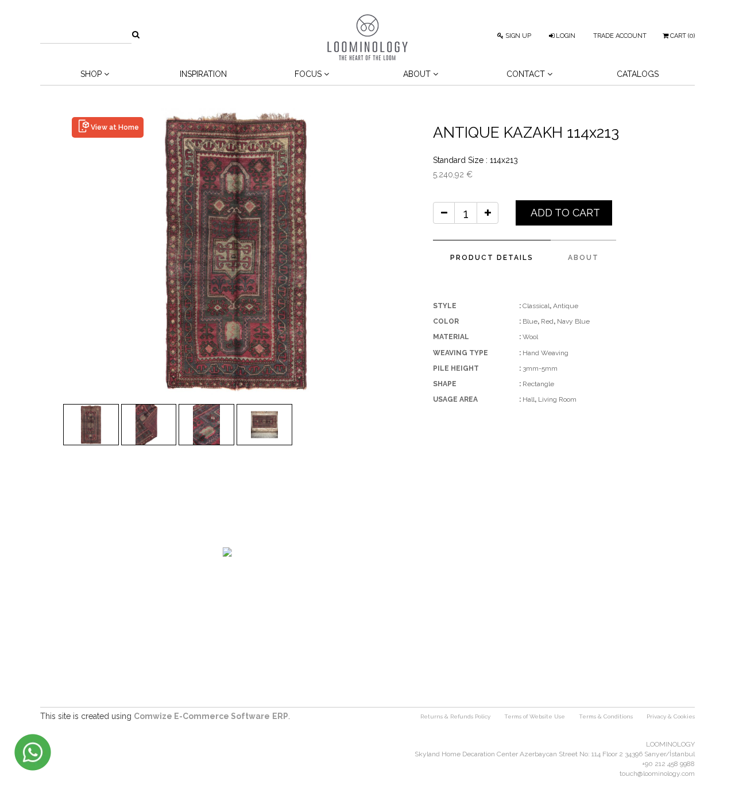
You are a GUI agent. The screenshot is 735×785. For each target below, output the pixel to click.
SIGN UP (517, 36)
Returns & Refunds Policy (455, 716)
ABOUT (583, 258)
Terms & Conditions (606, 716)
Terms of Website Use (534, 716)
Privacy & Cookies (671, 716)
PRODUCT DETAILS (491, 258)
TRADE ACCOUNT (620, 36)
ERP (280, 716)
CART (681, 36)
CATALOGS (638, 74)
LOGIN (564, 36)
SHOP (92, 74)
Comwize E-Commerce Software (202, 716)
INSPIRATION (203, 74)
